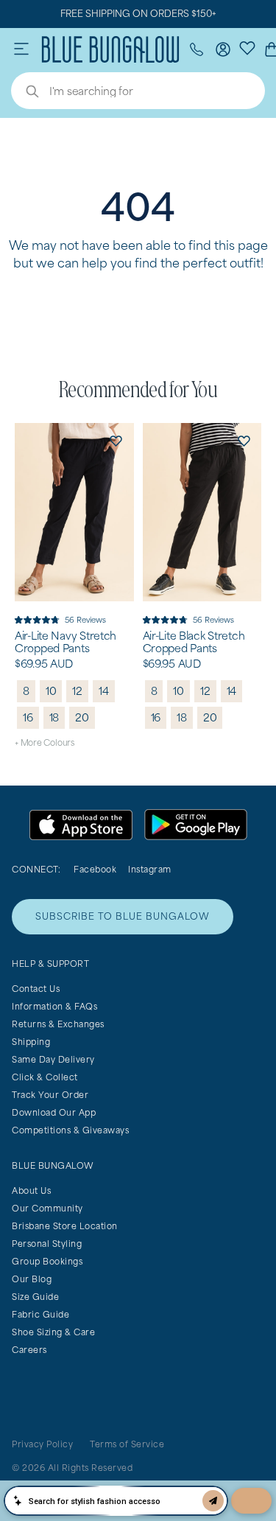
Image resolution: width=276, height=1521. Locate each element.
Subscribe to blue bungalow (122, 916)
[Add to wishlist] (116, 440)
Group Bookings (47, 1261)
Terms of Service (127, 1444)
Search (25, 93)
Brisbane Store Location (65, 1226)
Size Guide (35, 1296)
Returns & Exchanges (58, 1024)
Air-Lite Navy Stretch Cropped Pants (65, 642)
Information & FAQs (54, 1006)
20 (82, 717)
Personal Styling (47, 1243)
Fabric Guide (40, 1314)
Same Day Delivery (53, 1059)
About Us (31, 1190)
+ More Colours (44, 742)
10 (51, 691)
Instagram (149, 869)
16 (28, 717)
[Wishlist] (247, 47)
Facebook (95, 869)
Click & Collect (45, 1077)
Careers (29, 1349)
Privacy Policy (42, 1444)
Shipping (31, 1041)
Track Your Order (50, 1094)
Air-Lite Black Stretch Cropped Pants (194, 642)
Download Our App (54, 1112)
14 (104, 691)
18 (54, 717)
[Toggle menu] (21, 49)
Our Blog (32, 1279)
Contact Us (36, 988)
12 (77, 691)
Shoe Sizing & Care (53, 1332)
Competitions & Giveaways (70, 1130)
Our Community (47, 1208)
